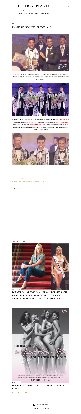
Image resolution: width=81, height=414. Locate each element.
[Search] (68, 5)
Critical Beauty (34, 6)
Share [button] (13, 178)
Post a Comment (22, 302)
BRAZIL (18, 181)
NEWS (44, 181)
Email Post (20, 178)
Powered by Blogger (42, 404)
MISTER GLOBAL (37, 181)
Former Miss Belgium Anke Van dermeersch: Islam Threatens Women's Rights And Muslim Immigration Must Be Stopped (40, 295)
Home (20, 14)
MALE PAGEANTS (26, 181)
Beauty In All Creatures (34, 14)
